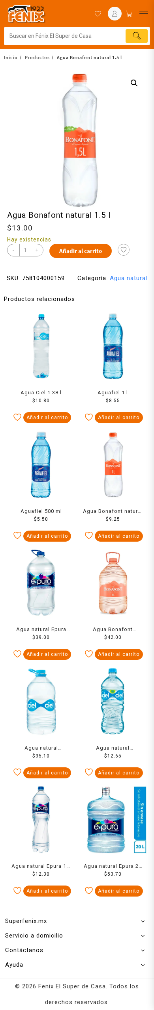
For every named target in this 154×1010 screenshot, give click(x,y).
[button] (134, 83)
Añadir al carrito (80, 250)
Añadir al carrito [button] (47, 417)
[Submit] (137, 36)
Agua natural (128, 278)
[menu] (143, 13)
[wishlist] (98, 13)
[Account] (115, 13)
